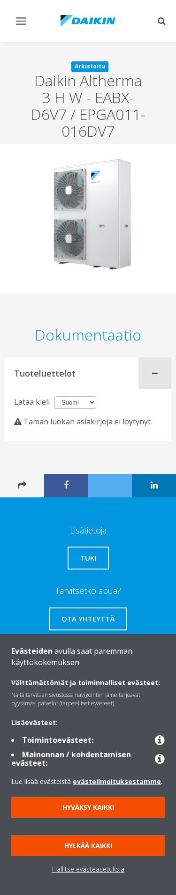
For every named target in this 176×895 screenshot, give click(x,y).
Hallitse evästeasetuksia (88, 869)
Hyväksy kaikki (88, 807)
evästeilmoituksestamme (117, 781)
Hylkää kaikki (88, 845)
